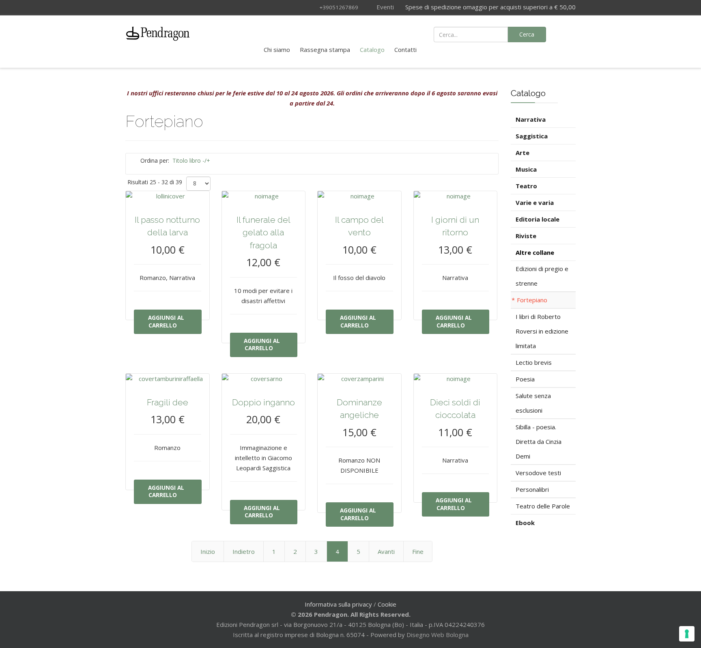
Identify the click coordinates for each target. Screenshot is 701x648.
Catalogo (372, 49)
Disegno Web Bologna (437, 635)
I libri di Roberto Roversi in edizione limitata (542, 331)
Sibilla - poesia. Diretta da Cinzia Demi (538, 441)
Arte (522, 153)
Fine (418, 551)
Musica (526, 169)
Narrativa (531, 119)
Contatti (405, 49)
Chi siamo (277, 49)
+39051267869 (338, 7)
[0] (565, 33)
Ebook (525, 523)
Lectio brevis (534, 362)
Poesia (525, 379)
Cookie (387, 604)
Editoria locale (537, 219)
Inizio (207, 551)
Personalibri (532, 489)
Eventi (384, 7)
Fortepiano (532, 300)
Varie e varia (535, 202)
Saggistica (532, 136)
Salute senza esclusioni (533, 403)
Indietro (243, 551)
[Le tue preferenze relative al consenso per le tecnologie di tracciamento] (687, 634)
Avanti (386, 551)
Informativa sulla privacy (338, 604)
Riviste (526, 236)
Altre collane (535, 252)
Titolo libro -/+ (191, 160)
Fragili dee (167, 402)
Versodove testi (538, 473)
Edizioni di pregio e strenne (542, 276)
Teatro (526, 186)
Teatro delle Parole (543, 506)
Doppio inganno (263, 402)
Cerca (526, 34)
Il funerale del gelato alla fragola (263, 232)
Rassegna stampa (325, 49)
